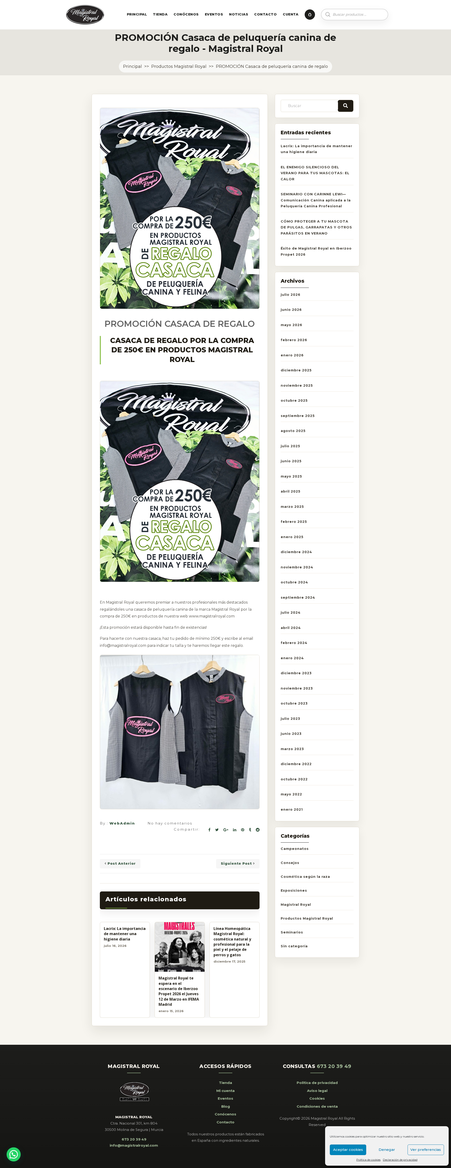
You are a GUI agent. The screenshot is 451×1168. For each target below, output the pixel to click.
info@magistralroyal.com (134, 1145)
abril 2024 (291, 628)
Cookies (317, 1098)
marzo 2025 (292, 507)
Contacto (265, 14)
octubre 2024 (294, 582)
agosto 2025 (293, 431)
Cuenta (291, 14)
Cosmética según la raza (305, 877)
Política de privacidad (317, 1082)
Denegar (387, 1149)
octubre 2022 (294, 779)
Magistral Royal (296, 904)
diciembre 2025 (296, 370)
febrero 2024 (294, 643)
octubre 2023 (294, 703)
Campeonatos (295, 849)
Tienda (160, 14)
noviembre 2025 (297, 385)
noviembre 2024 (297, 567)
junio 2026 (291, 310)
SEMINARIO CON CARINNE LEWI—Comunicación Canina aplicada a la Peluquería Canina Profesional (316, 200)
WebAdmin (122, 823)
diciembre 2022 (296, 764)
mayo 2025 (291, 476)
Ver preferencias (425, 1149)
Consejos (290, 863)
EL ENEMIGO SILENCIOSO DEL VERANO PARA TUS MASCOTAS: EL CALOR (315, 173)
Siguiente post (236, 863)
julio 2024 (291, 612)
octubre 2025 (294, 400)
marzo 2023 (292, 749)
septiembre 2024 (298, 597)
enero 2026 (292, 355)
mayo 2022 (291, 794)
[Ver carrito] (310, 14)
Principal (137, 14)
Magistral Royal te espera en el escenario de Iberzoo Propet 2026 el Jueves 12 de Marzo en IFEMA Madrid (179, 991)
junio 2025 (291, 461)
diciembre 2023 (296, 673)
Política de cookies (368, 1159)
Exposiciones (294, 890)
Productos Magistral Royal (178, 66)
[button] (14, 1154)
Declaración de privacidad (400, 1159)
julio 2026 (290, 295)
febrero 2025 (294, 522)
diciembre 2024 (296, 552)
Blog (225, 1106)
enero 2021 (292, 809)
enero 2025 (292, 537)
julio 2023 (290, 719)
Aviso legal (317, 1090)
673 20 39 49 (134, 1139)
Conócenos (186, 14)
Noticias (238, 14)
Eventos (214, 14)
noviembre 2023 (297, 688)
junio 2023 (291, 734)
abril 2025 (290, 491)
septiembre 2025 (298, 416)
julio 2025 (290, 446)
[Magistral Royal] (85, 15)
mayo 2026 (291, 325)
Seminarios (292, 932)
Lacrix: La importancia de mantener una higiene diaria (125, 934)
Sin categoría (294, 946)
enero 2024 (292, 658)
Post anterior (122, 863)
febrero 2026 (294, 340)
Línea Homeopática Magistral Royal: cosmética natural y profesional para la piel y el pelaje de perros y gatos (232, 941)
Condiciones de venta (317, 1106)
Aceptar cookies (348, 1149)
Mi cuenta (225, 1090)
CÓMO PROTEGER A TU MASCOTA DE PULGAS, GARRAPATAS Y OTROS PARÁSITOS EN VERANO (316, 227)
